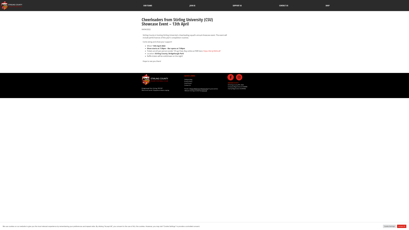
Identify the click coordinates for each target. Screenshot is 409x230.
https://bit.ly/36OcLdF (212, 51)
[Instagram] (239, 77)
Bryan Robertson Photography (199, 89)
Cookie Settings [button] (389, 226)
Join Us (192, 5)
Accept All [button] (401, 226)
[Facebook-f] (230, 77)
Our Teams (147, 5)
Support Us (237, 5)
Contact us (283, 5)
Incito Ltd (204, 91)
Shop (328, 5)
